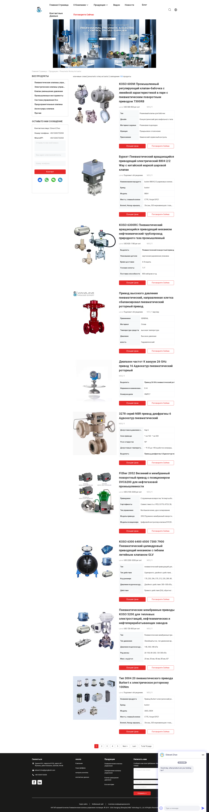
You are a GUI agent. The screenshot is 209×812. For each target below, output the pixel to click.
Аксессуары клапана (44, 109)
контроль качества (81, 772)
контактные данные (82, 777)
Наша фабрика (80, 768)
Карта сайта (83, 804)
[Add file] (161, 808)
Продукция (53, 71)
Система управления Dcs (46, 100)
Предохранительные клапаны (48, 104)
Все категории (109, 784)
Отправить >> (142, 793)
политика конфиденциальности (119, 804)
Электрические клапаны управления (50, 87)
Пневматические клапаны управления (50, 82)
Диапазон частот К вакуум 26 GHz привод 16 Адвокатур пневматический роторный (146, 366)
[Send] (203, 808)
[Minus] (203, 754)
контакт (50, 172)
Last (134, 746)
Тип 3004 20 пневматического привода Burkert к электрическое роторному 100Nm (146, 683)
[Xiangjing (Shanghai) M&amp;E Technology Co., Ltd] (39, 9)
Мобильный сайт (98, 804)
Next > (125, 746)
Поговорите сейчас (161, 146)
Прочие (37, 113)
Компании (79, 763)
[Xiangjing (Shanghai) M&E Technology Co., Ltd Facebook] (34, 782)
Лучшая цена (132, 146)
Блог (144, 5)
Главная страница (39, 71)
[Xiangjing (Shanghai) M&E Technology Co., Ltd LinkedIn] (39, 782)
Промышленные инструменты (48, 95)
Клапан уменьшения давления (48, 91)
